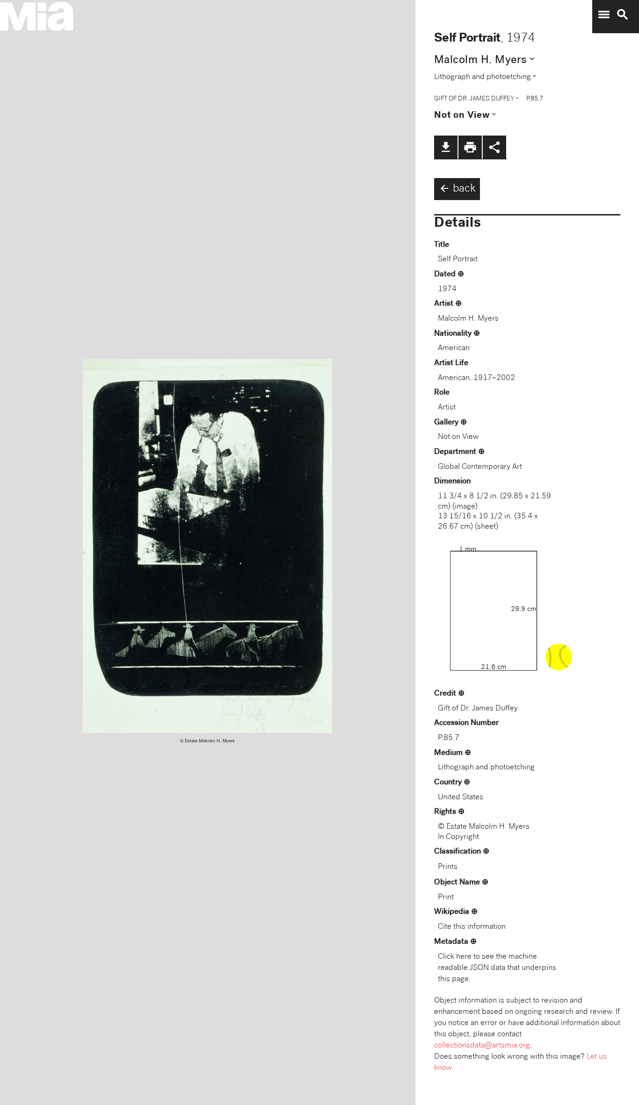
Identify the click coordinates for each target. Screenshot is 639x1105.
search (623, 14)
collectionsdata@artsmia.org (482, 1046)
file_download (446, 147)
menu (604, 14)
